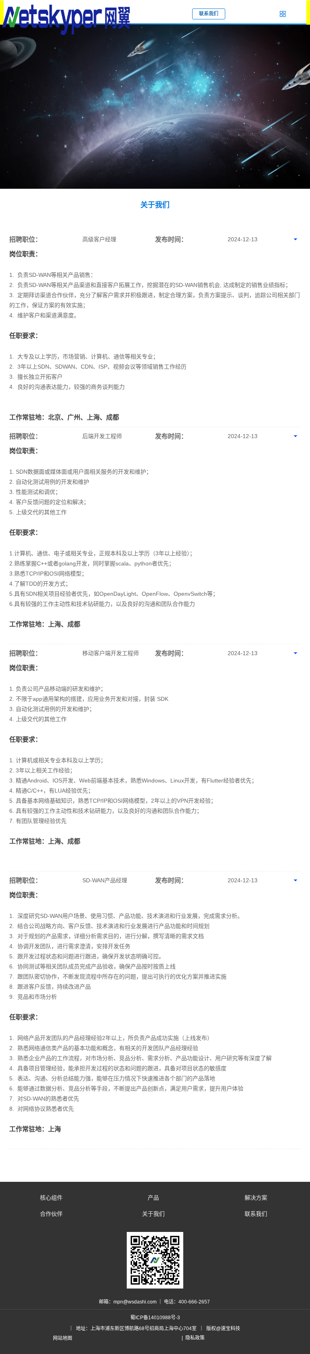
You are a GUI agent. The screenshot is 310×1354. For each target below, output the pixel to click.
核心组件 (51, 1197)
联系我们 (256, 1214)
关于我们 (153, 1214)
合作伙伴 (51, 1214)
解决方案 (256, 1197)
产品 (153, 1197)
